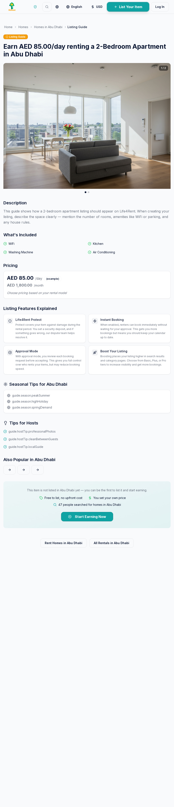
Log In (159, 7)
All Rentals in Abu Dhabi (111, 543)
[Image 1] (85, 192)
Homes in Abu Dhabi (48, 27)
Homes (23, 27)
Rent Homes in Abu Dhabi (63, 543)
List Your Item (130, 7)
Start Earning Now (90, 517)
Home (8, 27)
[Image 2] (88, 192)
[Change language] (57, 6)
